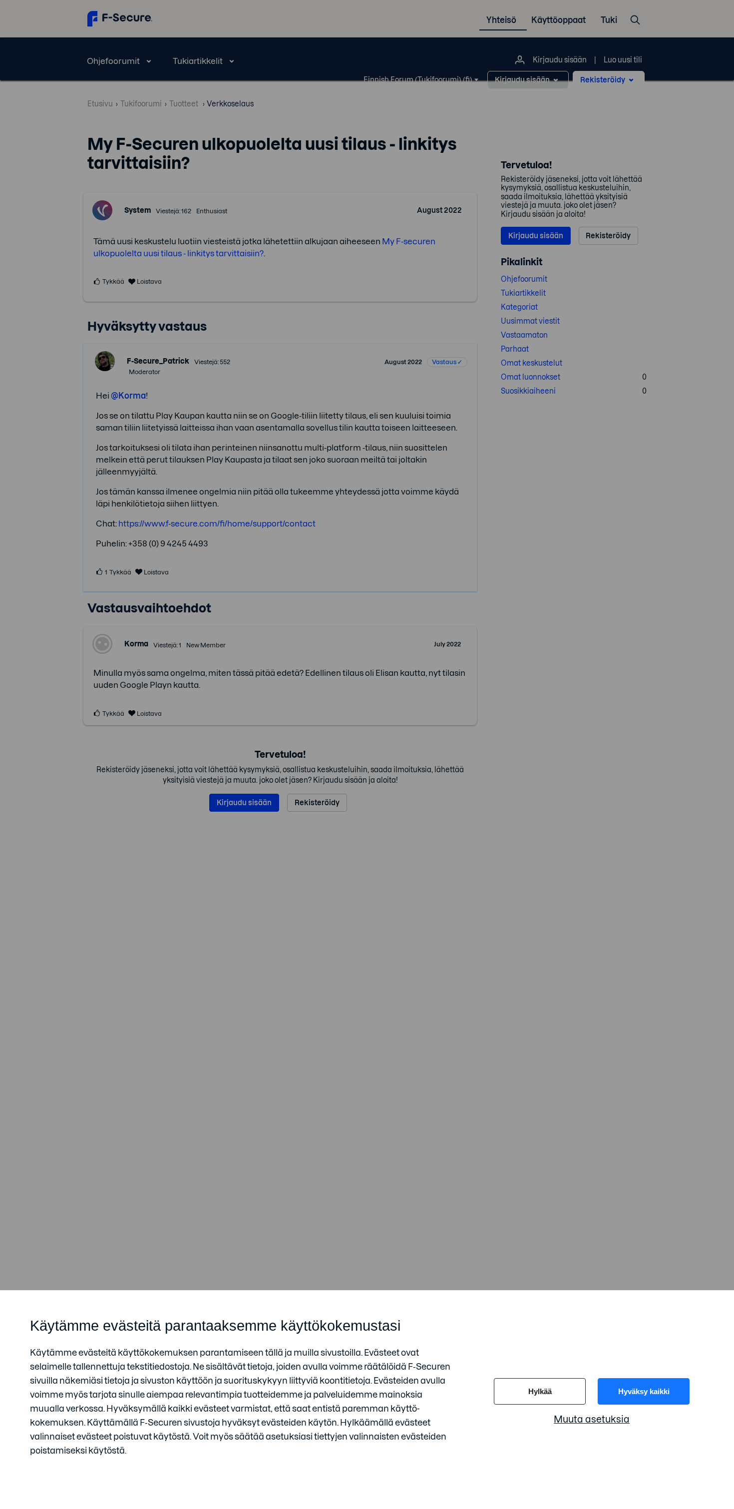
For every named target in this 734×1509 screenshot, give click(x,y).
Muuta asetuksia (592, 1419)
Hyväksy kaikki (644, 1391)
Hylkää (540, 1391)
